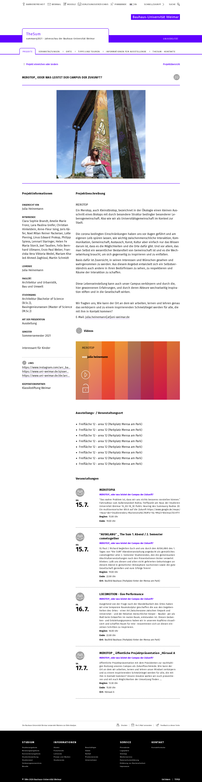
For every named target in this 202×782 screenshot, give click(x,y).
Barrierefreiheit (35, 4)
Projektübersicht (171, 64)
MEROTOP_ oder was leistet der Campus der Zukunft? (126, 494)
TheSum (33, 34)
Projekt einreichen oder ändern (42, 64)
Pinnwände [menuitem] (121, 4)
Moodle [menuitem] (71, 4)
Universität (170, 38)
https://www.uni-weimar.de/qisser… (45, 371)
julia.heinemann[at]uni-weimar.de (107, 317)
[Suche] (179, 4)
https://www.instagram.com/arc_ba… (46, 367)
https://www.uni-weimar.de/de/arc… (46, 375)
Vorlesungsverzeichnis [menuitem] (95, 4)
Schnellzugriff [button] (152, 4)
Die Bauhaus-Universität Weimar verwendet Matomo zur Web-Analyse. (49, 725)
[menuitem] (33, 4)
